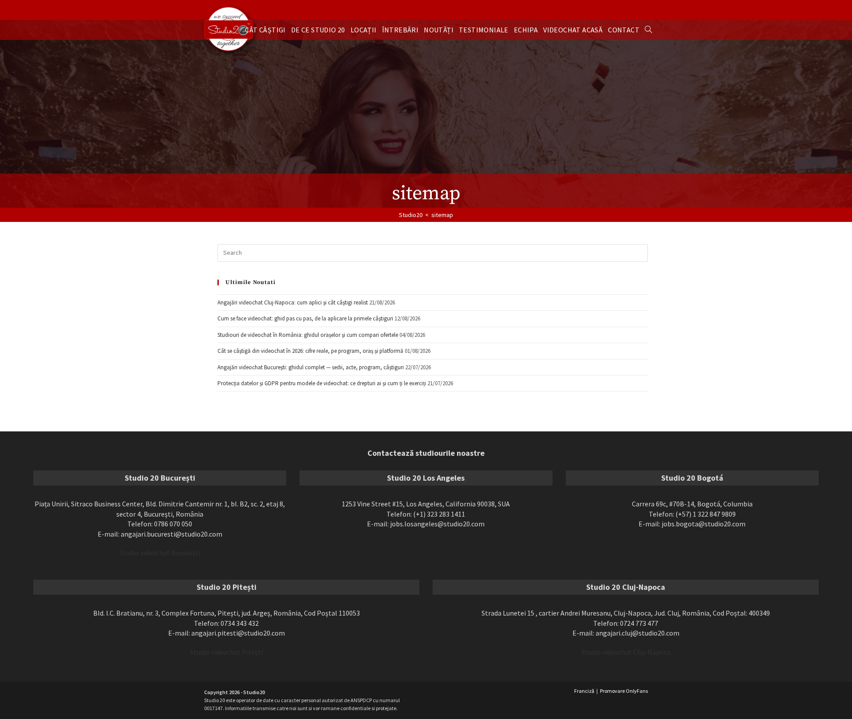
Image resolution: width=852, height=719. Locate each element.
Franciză (584, 690)
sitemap (442, 215)
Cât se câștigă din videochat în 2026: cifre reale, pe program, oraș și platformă (310, 351)
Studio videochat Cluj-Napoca (626, 652)
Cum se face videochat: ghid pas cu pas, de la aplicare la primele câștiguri (305, 318)
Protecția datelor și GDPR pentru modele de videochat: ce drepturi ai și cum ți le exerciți (321, 383)
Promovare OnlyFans (624, 690)
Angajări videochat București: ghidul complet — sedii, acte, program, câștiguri (310, 367)
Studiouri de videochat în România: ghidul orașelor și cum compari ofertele (307, 335)
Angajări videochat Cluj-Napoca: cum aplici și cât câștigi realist (292, 302)
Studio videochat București (159, 552)
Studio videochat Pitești (226, 652)
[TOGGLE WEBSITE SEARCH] (648, 30)
